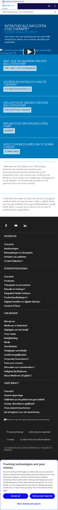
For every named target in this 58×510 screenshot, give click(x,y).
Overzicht (8, 244)
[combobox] (13, 1)
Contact (10, 439)
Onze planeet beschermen (17, 408)
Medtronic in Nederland (15, 326)
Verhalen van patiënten (15, 257)
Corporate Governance (15, 359)
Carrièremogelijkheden (15, 355)
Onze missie (10, 334)
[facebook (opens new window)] (8, 225)
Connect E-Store (12, 306)
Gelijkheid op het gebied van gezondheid (24, 399)
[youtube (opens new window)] (18, 225)
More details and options (29, 504)
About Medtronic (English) (17, 376)
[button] (55, 4)
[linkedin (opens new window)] (27, 225)
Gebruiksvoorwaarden (39, 432)
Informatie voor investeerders (18, 367)
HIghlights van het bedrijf (16, 330)
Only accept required (42, 496)
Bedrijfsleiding (11, 338)
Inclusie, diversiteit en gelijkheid (19, 404)
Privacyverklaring (15, 432)
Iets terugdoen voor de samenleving (21, 412)
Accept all (15, 496)
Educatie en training (13, 289)
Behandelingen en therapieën (18, 253)
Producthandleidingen (15, 297)
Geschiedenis (10, 346)
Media (7, 342)
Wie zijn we (9, 321)
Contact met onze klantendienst (35, 439)
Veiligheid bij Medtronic (15, 371)
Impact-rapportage (13, 395)
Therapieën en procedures (17, 285)
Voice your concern (13, 363)
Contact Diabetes (12, 261)
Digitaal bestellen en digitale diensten (22, 302)
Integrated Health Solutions (17, 293)
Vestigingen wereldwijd (15, 351)
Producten (9, 281)
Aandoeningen (11, 248)
